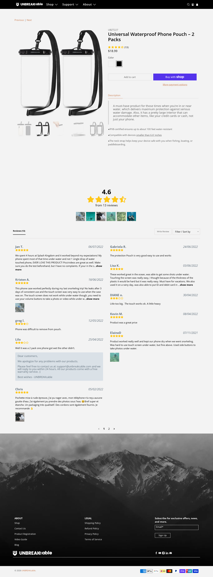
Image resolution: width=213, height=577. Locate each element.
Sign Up (163, 535)
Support (68, 4)
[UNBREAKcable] (29, 4)
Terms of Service (93, 539)
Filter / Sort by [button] (182, 232)
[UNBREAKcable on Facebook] (156, 553)
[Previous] (19, 73)
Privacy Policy (92, 533)
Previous (19, 20)
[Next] (100, 73)
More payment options (175, 84)
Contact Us (20, 528)
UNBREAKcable (28, 570)
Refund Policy (92, 528)
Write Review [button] (163, 231)
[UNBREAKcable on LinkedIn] (167, 553)
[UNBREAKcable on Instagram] (163, 553)
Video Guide (21, 539)
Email (159, 526)
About (87, 4)
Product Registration (25, 533)
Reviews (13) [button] (19, 230)
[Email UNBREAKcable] (170, 553)
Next (29, 20)
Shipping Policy (93, 523)
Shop (50, 4)
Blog (17, 544)
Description (114, 95)
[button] (80, 216)
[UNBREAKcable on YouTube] (159, 553)
